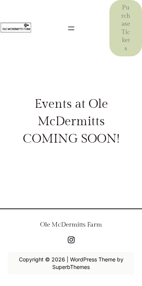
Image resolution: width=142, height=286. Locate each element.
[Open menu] (71, 28)
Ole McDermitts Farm (71, 224)
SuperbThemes (71, 267)
